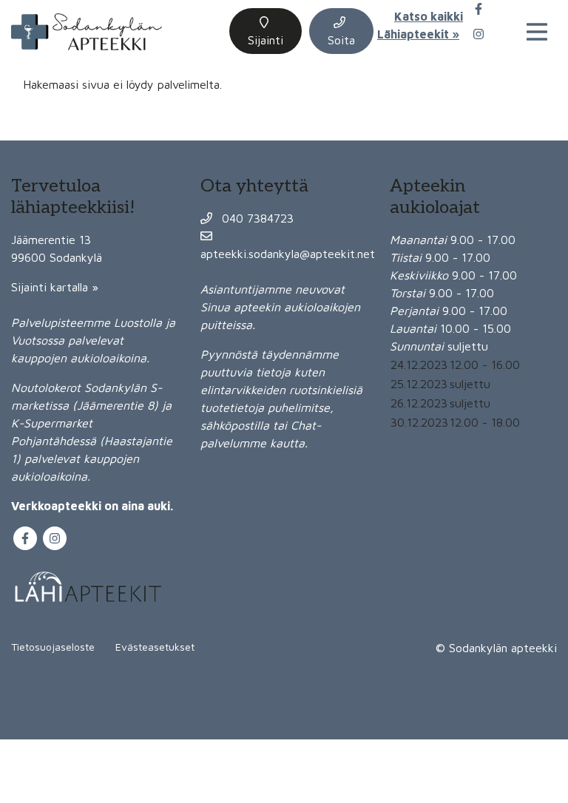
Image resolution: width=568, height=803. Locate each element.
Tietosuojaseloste (53, 646)
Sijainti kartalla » (54, 287)
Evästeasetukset (155, 646)
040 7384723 (256, 218)
